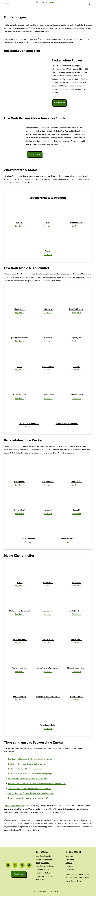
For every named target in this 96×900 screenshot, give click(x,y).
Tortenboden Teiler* (48, 725)
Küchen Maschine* (20, 668)
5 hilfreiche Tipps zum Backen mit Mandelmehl (27, 764)
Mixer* (19, 582)
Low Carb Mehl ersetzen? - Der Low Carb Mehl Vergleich (31, 759)
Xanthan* (48, 338)
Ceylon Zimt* (19, 510)
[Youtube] (8, 865)
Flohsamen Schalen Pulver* (67, 423)
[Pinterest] (22, 865)
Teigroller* (76, 582)
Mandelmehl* (19, 309)
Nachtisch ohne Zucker (45, 876)
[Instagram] (15, 865)
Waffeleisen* (76, 639)
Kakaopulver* (19, 481)
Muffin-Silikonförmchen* (19, 611)
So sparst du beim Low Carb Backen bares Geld (27, 779)
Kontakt (69, 863)
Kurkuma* (48, 510)
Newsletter (70, 859)
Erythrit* (19, 223)
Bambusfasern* (19, 395)
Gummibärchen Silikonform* (48, 696)
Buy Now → (19, 226)
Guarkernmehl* (48, 395)
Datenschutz (71, 869)
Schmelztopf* (48, 639)
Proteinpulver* (48, 366)
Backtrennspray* (20, 639)
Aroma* (48, 251)
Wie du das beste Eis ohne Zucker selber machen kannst (31, 793)
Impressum (70, 866)
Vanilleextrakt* (76, 223)
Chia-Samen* (76, 481)
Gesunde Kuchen (43, 869)
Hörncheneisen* (19, 696)
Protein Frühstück (43, 873)
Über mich (70, 856)
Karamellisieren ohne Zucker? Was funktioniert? (28, 798)
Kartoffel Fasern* (76, 309)
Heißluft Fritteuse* (76, 611)
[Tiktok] (29, 865)
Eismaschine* (48, 611)
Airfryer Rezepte (42, 863)
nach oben (18, 874)
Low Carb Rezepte (43, 856)
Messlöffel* (48, 582)
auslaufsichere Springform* (48, 668)
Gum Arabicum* (29, 539)
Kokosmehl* (48, 309)
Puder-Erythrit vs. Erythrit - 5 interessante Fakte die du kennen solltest (37, 783)
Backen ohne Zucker (44, 859)
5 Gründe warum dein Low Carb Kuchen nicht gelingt (30, 774)
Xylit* (48, 223)
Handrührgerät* (76, 696)
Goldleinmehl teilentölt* (29, 423)
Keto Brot (40, 879)
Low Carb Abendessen (45, 866)
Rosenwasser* (67, 539)
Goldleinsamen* (76, 395)
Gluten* (76, 366)
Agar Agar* (76, 338)
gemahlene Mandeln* (20, 338)
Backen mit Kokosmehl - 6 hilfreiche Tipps (25, 769)
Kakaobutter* (48, 481)
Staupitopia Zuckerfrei (14, 806)
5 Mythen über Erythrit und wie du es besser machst (29, 788)
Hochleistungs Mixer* (76, 668)
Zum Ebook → (35, 154)
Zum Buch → (59, 103)
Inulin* (19, 366)
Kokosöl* (76, 510)
